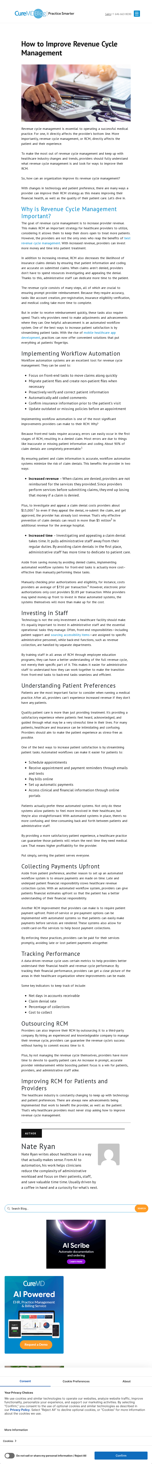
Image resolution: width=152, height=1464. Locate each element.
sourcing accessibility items (70, 635)
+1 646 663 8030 (121, 14)
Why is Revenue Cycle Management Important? (69, 212)
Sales (108, 14)
